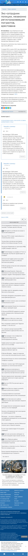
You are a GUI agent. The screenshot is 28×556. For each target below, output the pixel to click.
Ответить (22, 156)
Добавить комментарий (7, 213)
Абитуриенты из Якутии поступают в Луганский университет (13, 231)
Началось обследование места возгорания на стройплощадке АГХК (13, 412)
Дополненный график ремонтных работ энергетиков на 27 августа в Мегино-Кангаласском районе (13, 260)
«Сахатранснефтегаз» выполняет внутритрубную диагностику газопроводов (13, 394)
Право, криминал (12, 9)
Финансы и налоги (18, 490)
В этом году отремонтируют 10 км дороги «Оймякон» (13, 429)
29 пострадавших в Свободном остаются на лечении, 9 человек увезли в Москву (14, 226)
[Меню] (23, 554)
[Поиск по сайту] (13, 554)
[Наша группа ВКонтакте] (18, 2)
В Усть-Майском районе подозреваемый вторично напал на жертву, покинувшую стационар (14, 441)
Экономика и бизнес (5, 500)
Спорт (15, 498)
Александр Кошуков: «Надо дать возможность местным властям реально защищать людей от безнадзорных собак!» (14, 273)
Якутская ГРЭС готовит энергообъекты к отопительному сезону (13, 237)
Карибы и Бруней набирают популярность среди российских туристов (13, 349)
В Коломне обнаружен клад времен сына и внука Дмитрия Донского (13, 296)
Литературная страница (6, 507)
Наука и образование (5, 494)
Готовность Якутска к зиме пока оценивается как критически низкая (12, 319)
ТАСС (15, 94)
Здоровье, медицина (5, 496)
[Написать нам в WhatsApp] (23, 2)
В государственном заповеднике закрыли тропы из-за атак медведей (13, 406)
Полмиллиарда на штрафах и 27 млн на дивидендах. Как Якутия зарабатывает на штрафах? (14, 253)
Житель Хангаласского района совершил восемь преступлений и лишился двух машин (14, 400)
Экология (16, 505)
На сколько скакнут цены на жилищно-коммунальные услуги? (14, 301)
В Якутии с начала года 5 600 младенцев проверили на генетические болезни (13, 364)
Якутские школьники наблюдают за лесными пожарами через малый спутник (13, 434)
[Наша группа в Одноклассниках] (25, 2)
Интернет (2, 503)
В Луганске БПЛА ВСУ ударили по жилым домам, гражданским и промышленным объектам (13, 313)
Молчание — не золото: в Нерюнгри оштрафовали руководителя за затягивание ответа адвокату (14, 418)
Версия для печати (8, 111)
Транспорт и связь (18, 503)
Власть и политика (4, 490)
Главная (4, 9)
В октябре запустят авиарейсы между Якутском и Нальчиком (12, 291)
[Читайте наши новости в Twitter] (20, 2)
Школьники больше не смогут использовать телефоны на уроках (14, 359)
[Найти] (25, 219)
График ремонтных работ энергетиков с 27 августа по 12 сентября (13, 343)
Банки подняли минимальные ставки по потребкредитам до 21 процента (13, 452)
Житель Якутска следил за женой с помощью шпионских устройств (13, 389)
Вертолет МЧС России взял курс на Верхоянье (12, 384)
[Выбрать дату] (22, 219)
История (16, 500)
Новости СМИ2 (4, 217)
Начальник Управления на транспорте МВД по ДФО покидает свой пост (14, 247)
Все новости (6, 456)
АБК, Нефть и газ (4, 505)
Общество (16, 492)
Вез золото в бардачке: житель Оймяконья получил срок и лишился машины (13, 424)
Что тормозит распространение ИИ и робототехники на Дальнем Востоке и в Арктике (13, 330)
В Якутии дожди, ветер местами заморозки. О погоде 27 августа (14, 266)
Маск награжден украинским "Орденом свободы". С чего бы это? (13, 324)
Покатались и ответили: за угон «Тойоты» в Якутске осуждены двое (14, 447)
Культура (16, 494)
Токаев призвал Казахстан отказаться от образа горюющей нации (13, 307)
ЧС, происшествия (4, 498)
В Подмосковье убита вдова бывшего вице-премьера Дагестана (13, 279)
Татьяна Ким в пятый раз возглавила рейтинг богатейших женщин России (12, 242)
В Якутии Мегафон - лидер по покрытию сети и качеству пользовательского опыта (13, 354)
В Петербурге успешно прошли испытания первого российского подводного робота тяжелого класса (13, 285)
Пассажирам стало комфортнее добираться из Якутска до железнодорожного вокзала (12, 337)
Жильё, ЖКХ (3, 492)
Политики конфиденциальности (9, 550)
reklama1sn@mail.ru (13, 523)
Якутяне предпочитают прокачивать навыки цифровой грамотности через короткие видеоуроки (14, 378)
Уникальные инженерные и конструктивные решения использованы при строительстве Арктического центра (13, 371)
